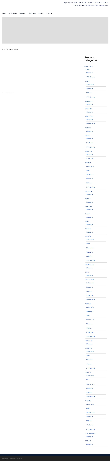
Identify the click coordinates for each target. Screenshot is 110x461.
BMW (88, 81)
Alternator (90, 84)
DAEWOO (89, 109)
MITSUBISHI (90, 279)
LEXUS (88, 229)
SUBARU (89, 348)
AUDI (88, 69)
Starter (89, 93)
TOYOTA (88, 401)
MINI (87, 272)
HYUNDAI (89, 191)
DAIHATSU (89, 116)
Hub (88, 170)
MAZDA (88, 236)
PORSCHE (89, 340)
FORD (88, 135)
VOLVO (88, 441)
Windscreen (91, 77)
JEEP (88, 214)
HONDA (88, 163)
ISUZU (88, 199)
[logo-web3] (20, 2)
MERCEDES (90, 264)
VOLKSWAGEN (91, 433)
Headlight (90, 311)
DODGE (88, 128)
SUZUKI (88, 372)
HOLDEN (89, 151)
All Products (89, 66)
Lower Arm (90, 174)
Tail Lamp (90, 143)
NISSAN (88, 304)
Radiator (90, 73)
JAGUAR (89, 206)
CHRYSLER (89, 101)
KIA (87, 221)
